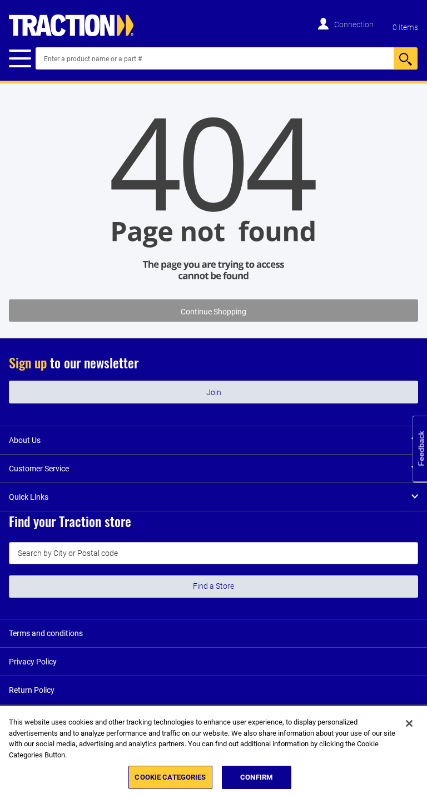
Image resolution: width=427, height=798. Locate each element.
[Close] (409, 723)
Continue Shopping (213, 311)
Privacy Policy (33, 661)
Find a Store (213, 586)
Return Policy (31, 690)
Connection (354, 24)
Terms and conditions (46, 633)
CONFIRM (256, 777)
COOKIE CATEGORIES (170, 777)
